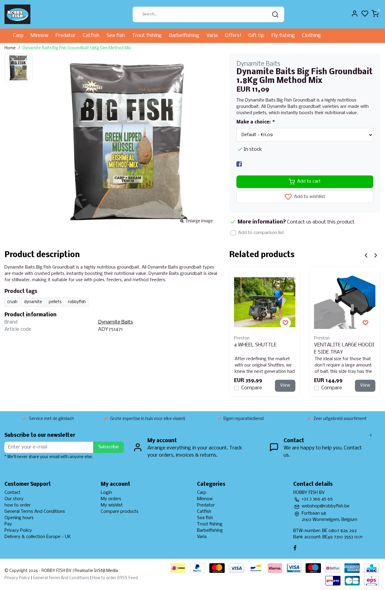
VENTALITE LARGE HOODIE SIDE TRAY (344, 348)
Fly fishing (283, 35)
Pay (8, 524)
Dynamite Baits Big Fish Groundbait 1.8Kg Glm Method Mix (77, 48)
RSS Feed (128, 578)
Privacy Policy (18, 530)
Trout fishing (147, 35)
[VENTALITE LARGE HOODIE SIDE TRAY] (344, 302)
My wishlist (112, 505)
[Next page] (375, 255)
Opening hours (19, 517)
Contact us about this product (321, 222)
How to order (104, 578)
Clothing (311, 35)
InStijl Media (105, 571)
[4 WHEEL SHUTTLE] (264, 302)
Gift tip (256, 35)
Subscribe (108, 447)
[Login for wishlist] (285, 323)
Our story (14, 499)
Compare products (119, 511)
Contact (12, 492)
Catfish (91, 35)
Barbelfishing (184, 35)
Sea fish (115, 35)
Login (106, 492)
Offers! (233, 35)
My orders (111, 499)
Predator (65, 35)
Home (10, 48)
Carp (18, 35)
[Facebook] (239, 164)
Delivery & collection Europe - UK (38, 536)
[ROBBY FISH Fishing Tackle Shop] (17, 14)
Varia (212, 35)
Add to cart (309, 181)
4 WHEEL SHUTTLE (255, 345)
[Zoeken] (275, 14)
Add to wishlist (309, 196)
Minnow (39, 35)
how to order (18, 505)
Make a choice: (255, 122)
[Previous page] (366, 255)
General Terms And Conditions (35, 511)
